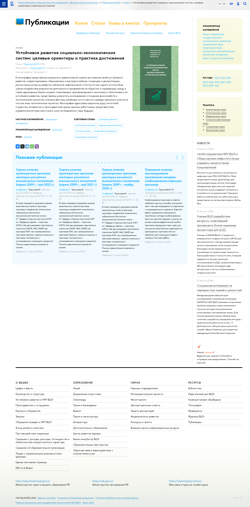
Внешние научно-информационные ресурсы (155, 427)
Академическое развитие (145, 416)
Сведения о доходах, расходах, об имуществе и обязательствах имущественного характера (42, 440)
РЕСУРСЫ (194, 382)
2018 (211, 85)
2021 (222, 82)
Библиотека (194, 388)
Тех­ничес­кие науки (215, 129)
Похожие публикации (39, 157)
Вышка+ (77, 410)
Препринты (155, 23)
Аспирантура (80, 422)
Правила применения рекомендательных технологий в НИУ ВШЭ (48, 502)
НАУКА (135, 382)
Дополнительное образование (90, 427)
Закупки (20, 416)
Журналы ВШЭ (196, 416)
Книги (81, 23)
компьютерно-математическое (219, 51)
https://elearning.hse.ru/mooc (185, 481)
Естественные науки (216, 112)
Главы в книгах (124, 23)
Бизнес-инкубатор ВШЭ (86, 439)
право (206, 58)
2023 (211, 82)
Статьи (98, 23)
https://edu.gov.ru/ (102, 481)
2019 (205, 85)
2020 (228, 82)
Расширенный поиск (115, 33)
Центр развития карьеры (87, 433)
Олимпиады (79, 399)
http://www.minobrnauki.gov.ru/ (33, 481)
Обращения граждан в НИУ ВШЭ (34, 422)
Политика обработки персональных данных (116, 497)
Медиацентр (195, 410)
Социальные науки (215, 126)
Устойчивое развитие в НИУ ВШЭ (34, 399)
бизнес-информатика (213, 34)
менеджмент (221, 54)
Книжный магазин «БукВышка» (204, 399)
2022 (216, 82)
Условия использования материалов (75, 497)
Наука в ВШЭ (174, 33)
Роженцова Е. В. (38, 68)
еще (217, 85)
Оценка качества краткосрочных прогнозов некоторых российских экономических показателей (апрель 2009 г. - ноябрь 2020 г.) (120, 179)
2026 (222, 77)
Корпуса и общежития (28, 410)
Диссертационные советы (145, 405)
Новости (203, 143)
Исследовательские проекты (147, 394)
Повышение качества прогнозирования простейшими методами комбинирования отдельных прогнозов (163, 177)
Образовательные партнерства (90, 444)
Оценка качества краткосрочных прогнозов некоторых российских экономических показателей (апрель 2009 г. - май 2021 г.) (78, 177)
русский (28, 137)
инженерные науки (212, 47)
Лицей (76, 388)
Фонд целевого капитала (30, 427)
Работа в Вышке (24, 467)
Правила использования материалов (146, 33)
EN (224, 4)
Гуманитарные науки (216, 109)
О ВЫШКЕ (22, 382)
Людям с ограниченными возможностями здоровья (39, 455)
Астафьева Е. (21, 189)
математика (209, 54)
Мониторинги (138, 399)
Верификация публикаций (88, 33)
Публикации (47, 22)
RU (220, 4)
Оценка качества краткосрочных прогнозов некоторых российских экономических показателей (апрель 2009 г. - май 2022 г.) (35, 177)
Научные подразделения (144, 388)
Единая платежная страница (31, 462)
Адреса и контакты (47, 497)
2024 (205, 82)
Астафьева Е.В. (151, 189)
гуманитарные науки (213, 44)
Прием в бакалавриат (85, 405)
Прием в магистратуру (85, 416)
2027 (216, 77)
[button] (91, 162)
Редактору (238, 497)
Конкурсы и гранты (141, 422)
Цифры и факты (24, 388)
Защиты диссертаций (142, 410)
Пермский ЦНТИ (31, 64)
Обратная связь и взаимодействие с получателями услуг (93, 452)
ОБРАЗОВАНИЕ (83, 382)
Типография (194, 405)
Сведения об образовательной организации (40, 447)
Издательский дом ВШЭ (201, 394)
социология (216, 58)
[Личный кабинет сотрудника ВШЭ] (238, 4)
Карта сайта (88, 502)
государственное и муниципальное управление (217, 39)
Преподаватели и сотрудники (32, 405)
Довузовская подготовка (87, 394)
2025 (228, 77)
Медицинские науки (216, 116)
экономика (228, 58)
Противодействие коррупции (32, 433)
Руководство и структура (30, 394)
